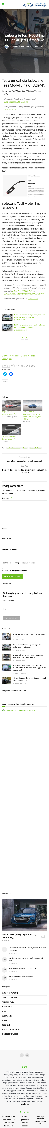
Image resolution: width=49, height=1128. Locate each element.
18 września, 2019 (21, 330)
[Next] (26, 338)
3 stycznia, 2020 (20, 320)
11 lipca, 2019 (37, 46)
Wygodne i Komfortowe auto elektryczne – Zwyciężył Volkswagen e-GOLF (28, 656)
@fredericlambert (11, 294)
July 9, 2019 (33, 298)
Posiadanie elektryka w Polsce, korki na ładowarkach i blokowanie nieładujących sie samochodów (29, 667)
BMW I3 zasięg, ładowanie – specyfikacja (22, 968)
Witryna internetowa (9, 549)
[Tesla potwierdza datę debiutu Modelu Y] (11, 429)
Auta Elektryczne (10, 993)
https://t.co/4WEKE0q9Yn (23, 291)
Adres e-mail (8, 539)
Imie (4, 609)
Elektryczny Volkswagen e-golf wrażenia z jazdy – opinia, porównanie (29, 326)
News (4, 1011)
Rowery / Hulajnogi (10, 1029)
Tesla (25, 448)
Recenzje (6, 1025)
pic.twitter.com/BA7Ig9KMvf (16, 102)
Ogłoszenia (7, 1016)
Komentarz (7, 498)
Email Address (8, 601)
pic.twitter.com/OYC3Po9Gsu (31, 294)
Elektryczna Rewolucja (20, 46)
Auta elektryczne (13, 448)
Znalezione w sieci (10, 1034)
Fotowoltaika (8, 1002)
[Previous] (22, 338)
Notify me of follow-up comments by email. (19, 563)
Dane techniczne (9, 998)
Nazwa (5, 528)
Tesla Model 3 (35, 448)
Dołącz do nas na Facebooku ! (14, 690)
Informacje (7, 1007)
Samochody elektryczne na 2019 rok (21, 976)
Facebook (24, 1104)
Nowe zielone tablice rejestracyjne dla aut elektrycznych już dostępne (29, 316)
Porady (5, 1020)
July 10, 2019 (9, 109)
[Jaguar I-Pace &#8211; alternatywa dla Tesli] (11, 405)
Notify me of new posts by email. (14, 570)
